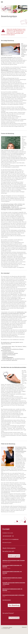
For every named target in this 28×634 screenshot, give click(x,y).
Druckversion (5, 627)
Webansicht (24, 627)
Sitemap (10, 627)
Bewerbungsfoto (4, 69)
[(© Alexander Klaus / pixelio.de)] (10, 49)
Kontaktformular (15, 539)
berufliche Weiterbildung (7, 357)
